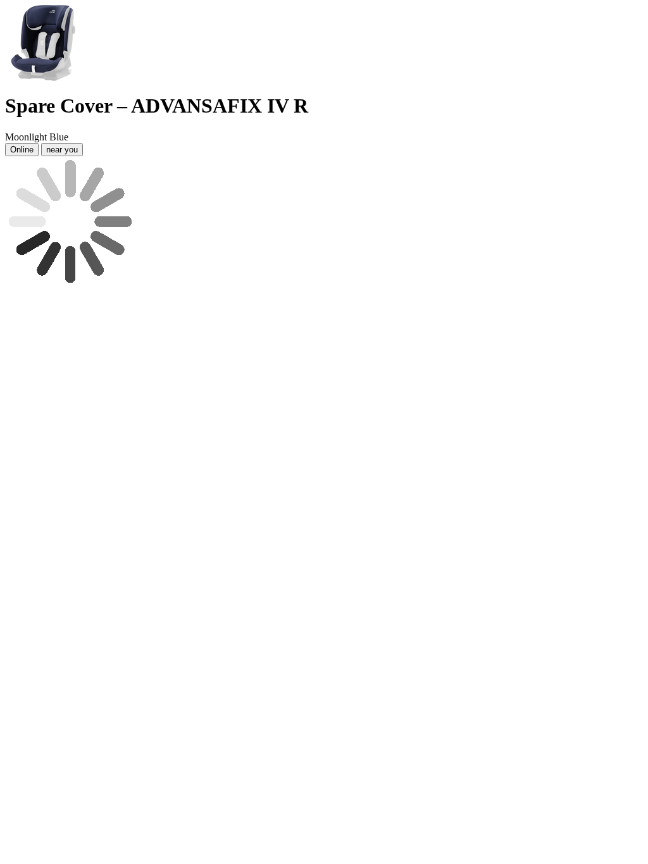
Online (22, 149)
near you (62, 149)
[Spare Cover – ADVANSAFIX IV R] (43, 77)
